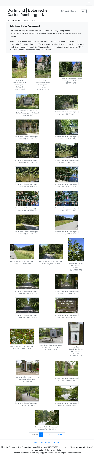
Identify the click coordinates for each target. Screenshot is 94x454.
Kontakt (57, 442)
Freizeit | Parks (69, 11)
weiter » (60, 434)
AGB (35, 442)
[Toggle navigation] (89, 3)
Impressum (45, 442)
